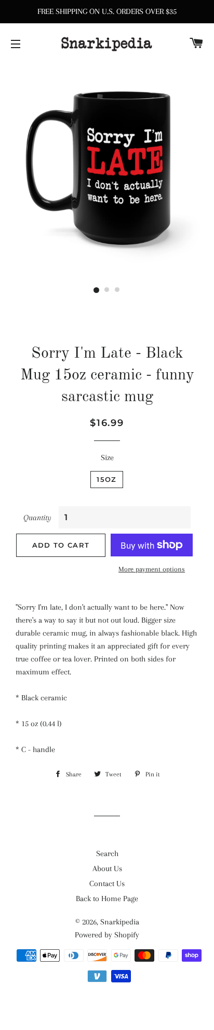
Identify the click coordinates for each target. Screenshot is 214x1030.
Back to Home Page (107, 898)
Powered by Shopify (107, 934)
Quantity (37, 517)
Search (107, 853)
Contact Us (107, 883)
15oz (106, 479)
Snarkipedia (119, 921)
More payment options (151, 569)
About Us (107, 868)
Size (107, 457)
